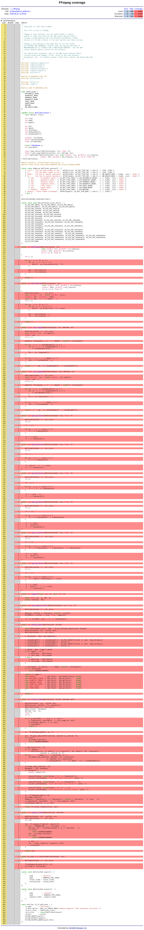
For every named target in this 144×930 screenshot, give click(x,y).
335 (4, 665)
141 (4, 293)
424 (4, 835)
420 (4, 828)
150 (4, 310)
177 (4, 362)
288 (4, 575)
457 (4, 899)
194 (4, 394)
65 (5, 147)
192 (4, 391)
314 (4, 625)
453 (4, 891)
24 (5, 69)
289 (4, 577)
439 (4, 864)
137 (4, 285)
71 (5, 159)
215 (4, 435)
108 (4, 230)
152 (4, 314)
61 (5, 140)
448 (4, 881)
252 (4, 506)
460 (4, 904)
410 (4, 809)
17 (5, 55)
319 (4, 634)
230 (4, 463)
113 (4, 239)
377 (4, 745)
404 (4, 797)
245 (4, 492)
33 (5, 86)
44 (5, 107)
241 (4, 485)
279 (4, 557)
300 (4, 598)
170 (4, 348)
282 (4, 563)
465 (4, 914)
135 (4, 281)
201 (4, 408)
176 (4, 360)
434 (4, 855)
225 (4, 454)
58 (5, 134)
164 (4, 337)
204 (4, 414)
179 (4, 366)
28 (5, 76)
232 (4, 467)
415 (4, 818)
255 (4, 511)
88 (5, 191)
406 (4, 801)
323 (4, 642)
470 (4, 924)
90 (5, 195)
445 (4, 876)
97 (5, 209)
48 (5, 115)
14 (5, 49)
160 (4, 329)
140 (4, 291)
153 (4, 316)
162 (4, 333)
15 (5, 51)
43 (5, 105)
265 (4, 531)
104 (4, 222)
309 (4, 615)
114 (4, 241)
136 (4, 283)
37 (5, 93)
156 (4, 322)
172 (4, 352)
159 (4, 327)
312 (4, 621)
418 (4, 824)
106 (4, 226)
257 (4, 515)
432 (4, 851)
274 (4, 548)
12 (5, 46)
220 (4, 444)
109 (4, 232)
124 (4, 260)
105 (4, 224)
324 (4, 644)
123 (4, 258)
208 (4, 421)
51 (5, 120)
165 (4, 339)
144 (4, 299)
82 (5, 180)
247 (4, 496)
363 (4, 718)
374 (4, 740)
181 (4, 370)
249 (4, 500)
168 (4, 345)
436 (4, 858)
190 (4, 387)
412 (4, 812)
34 (5, 88)
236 (4, 475)
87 (5, 189)
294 (4, 586)
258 (4, 517)
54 (5, 126)
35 (5, 90)
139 (4, 289)
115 (4, 243)
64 (5, 145)
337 (4, 669)
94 (5, 203)
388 (4, 766)
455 (4, 895)
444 (4, 874)
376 (4, 743)
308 (4, 613)
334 (4, 663)
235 (4, 473)
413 (4, 814)
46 (5, 111)
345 (4, 684)
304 (4, 605)
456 (4, 897)
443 (4, 872)
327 (4, 649)
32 (5, 84)
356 (4, 705)
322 (4, 640)
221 (4, 446)
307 (4, 611)
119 (4, 251)
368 (4, 728)
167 (4, 343)
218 (4, 440)
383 (4, 757)
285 (4, 569)
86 (5, 187)
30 (5, 80)
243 (4, 488)
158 (4, 325)
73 (5, 163)
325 (4, 646)
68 (5, 153)
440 (4, 866)
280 (4, 559)
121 (4, 255)
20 (5, 61)
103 (4, 220)
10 (5, 42)
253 (4, 508)
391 (4, 772)
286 (4, 571)
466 (4, 916)
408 (4, 805)
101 (4, 216)
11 (5, 44)
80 (5, 176)
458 (4, 901)
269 (4, 538)
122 (4, 256)
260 (4, 521)
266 (4, 533)
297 (4, 592)
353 (4, 699)
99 (5, 212)
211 (4, 427)
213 (4, 431)
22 (5, 65)
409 (4, 807)
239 (4, 481)
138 (4, 287)
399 (4, 787)
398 (4, 786)
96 (5, 207)
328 (4, 651)
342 (4, 678)
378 (4, 747)
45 (5, 109)
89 (5, 193)
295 (4, 588)
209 (4, 423)
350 (4, 694)
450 (4, 885)
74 (5, 164)
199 (4, 404)
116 (4, 245)
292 (4, 582)
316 (4, 628)
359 (4, 711)
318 (4, 632)
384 (4, 759)
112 (4, 237)
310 (4, 617)
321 (4, 638)
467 (4, 918)
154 (4, 318)
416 (4, 820)
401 (4, 791)
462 (4, 908)
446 (4, 878)
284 (4, 567)
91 (5, 197)
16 (5, 53)
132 (4, 276)
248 (4, 498)
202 (4, 410)
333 (4, 661)
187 (4, 381)
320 (4, 636)
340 (4, 674)
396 (4, 782)
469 (4, 922)
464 (4, 912)
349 (4, 692)
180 (4, 368)
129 (4, 270)
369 (4, 730)
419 (4, 826)
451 (4, 887)
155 (4, 320)
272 (4, 544)
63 (5, 143)
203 (4, 412)
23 (5, 67)
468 (4, 920)
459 (4, 902)
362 (4, 717)
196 (4, 398)
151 (4, 312)
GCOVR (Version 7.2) (78, 928)
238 (4, 479)
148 (4, 306)
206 (4, 417)
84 (5, 184)
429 (4, 845)
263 (4, 527)
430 (4, 847)
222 (4, 448)
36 (5, 92)
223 (4, 450)
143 (4, 297)
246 (4, 494)
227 (4, 458)
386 (4, 763)
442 (4, 870)
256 (4, 513)
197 (4, 400)
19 (5, 59)
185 (4, 377)
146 (4, 302)
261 (4, 523)
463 (4, 910)
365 (4, 722)
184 (4, 375)
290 (4, 579)
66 (5, 149)
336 (4, 667)
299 (4, 596)
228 (4, 460)
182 (4, 371)
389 (4, 768)
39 (5, 97)
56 (5, 130)
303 (4, 603)
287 (4, 573)
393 (4, 776)
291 (4, 580)
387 (4, 764)
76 (5, 168)
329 (4, 653)
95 (5, 205)
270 (4, 540)
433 (4, 853)
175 (4, 358)
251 (4, 504)
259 (4, 519)
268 (4, 536)
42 (5, 103)
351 (4, 695)
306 (4, 609)
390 (4, 770)
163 (4, 335)
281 (4, 561)
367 (4, 726)
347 (4, 688)
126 (4, 264)
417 (4, 822)
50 (5, 118)
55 (5, 128)
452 (4, 889)
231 (4, 465)
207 (4, 419)
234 (4, 471)
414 (4, 816)
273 (4, 546)
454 (4, 893)
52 (5, 122)
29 (5, 78)
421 (4, 830)
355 (4, 703)
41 (5, 101)
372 (4, 736)
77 (5, 170)
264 (4, 529)
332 (4, 659)
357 (4, 707)
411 (4, 810)
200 (4, 406)
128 (4, 268)
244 (4, 490)
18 (5, 57)
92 (5, 199)
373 (4, 738)
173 (4, 354)
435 (4, 856)
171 (4, 350)
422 (4, 832)
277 (4, 554)
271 (4, 542)
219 (4, 442)
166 (4, 341)
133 (4, 278)
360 (4, 713)
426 (4, 839)
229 (4, 462)
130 (4, 272)
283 (4, 565)
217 (4, 439)
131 (4, 274)
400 (4, 789)
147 (4, 304)
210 (4, 425)
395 (4, 780)
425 (4, 837)
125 (4, 262)
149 (4, 308)
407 (4, 803)
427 (4, 841)
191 (4, 389)
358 (4, 709)
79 (5, 174)
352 (4, 697)
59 (5, 136)
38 (5, 95)
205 (4, 416)
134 (4, 279)
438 (4, 862)
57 (5, 132)
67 (5, 151)
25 (5, 70)
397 (4, 784)
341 (4, 676)
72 (5, 161)
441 (4, 868)
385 (4, 761)
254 (4, 510)
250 (4, 502)
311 (4, 619)
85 (5, 186)
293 (4, 584)
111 (4, 235)
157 (4, 324)
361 (4, 715)
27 (5, 74)
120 (4, 253)
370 (4, 732)
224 (4, 452)
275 (4, 550)
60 (5, 138)
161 (4, 331)
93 (5, 201)
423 (4, 833)
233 (4, 469)
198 (4, 402)
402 (4, 793)
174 (4, 356)
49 (5, 117)
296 (4, 590)
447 (4, 879)
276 (4, 552)
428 (4, 843)
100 (4, 214)
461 (4, 906)
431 (4, 849)
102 (4, 218)
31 (5, 82)
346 (4, 686)
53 (5, 124)
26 (5, 72)
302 (4, 602)
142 (4, 295)
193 (4, 393)
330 (4, 655)
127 (4, 266)
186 (4, 379)
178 (4, 364)
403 (4, 795)
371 (4, 734)
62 (5, 141)
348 (4, 690)
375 (4, 741)
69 (5, 155)
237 (4, 477)
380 (4, 751)
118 (4, 249)
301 (4, 600)
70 (5, 157)
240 (4, 483)
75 (5, 166)
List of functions (9, 21)
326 (4, 648)
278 (4, 556)
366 (4, 724)
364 (4, 720)
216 (4, 437)
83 (5, 182)
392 (4, 774)
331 (4, 657)
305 (4, 607)
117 (4, 247)
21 (5, 63)
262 (4, 525)
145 (4, 301)
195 (4, 396)
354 (4, 701)
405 (4, 799)
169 (4, 347)
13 (5, 47)
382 (4, 755)
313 (4, 623)
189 (4, 385)
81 (5, 178)
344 (4, 682)
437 (4, 860)
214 (4, 433)
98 (5, 210)
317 (4, 630)
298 (4, 594)
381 (4, 753)
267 (4, 534)
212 (4, 429)
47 (5, 113)
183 (4, 373)
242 (4, 486)
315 (4, 626)
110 (4, 233)
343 (4, 680)
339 (4, 672)
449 (4, 883)
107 (4, 228)
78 (5, 172)
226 (4, 456)
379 (4, 749)
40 (5, 99)
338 (4, 671)
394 (4, 778)
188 (4, 383)
